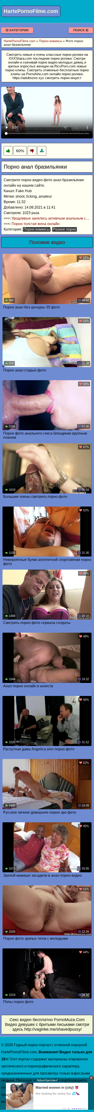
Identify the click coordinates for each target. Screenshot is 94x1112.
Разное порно (64, 229)
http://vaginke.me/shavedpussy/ (53, 1029)
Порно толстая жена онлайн (36, 224)
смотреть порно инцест (63, 78)
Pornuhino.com (37, 74)
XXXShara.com (20, 58)
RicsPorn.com (65, 66)
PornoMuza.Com (69, 1019)
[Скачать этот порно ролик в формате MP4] (41, 151)
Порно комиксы (37, 229)
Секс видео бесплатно (31, 1019)
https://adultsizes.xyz (28, 78)
